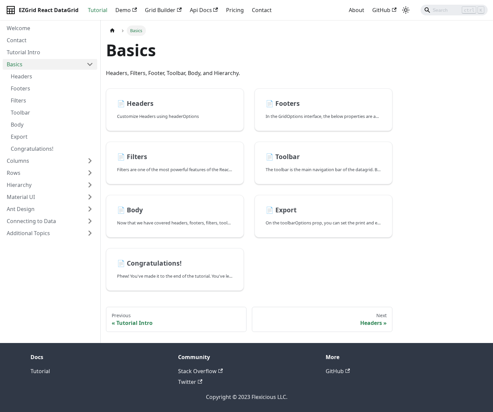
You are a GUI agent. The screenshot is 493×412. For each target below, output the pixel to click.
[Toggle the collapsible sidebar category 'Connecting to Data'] (90, 221)
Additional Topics (28, 233)
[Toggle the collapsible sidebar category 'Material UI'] (90, 197)
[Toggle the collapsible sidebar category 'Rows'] (90, 172)
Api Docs (201, 10)
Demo (123, 10)
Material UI (21, 197)
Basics (14, 64)
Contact (262, 10)
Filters (18, 100)
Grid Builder (160, 10)
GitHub (381, 10)
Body (17, 124)
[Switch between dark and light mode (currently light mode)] (405, 10)
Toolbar (20, 112)
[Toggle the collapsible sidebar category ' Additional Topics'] (90, 233)
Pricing (235, 10)
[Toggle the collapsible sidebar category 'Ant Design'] (90, 209)
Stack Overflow (197, 371)
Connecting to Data (31, 221)
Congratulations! (32, 148)
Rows (13, 173)
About (356, 10)
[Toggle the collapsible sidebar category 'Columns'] (90, 160)
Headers (21, 76)
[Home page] (112, 30)
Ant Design (21, 209)
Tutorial (97, 10)
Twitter (187, 382)
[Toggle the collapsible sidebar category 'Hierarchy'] (90, 185)
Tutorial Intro (23, 52)
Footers (20, 88)
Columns (18, 160)
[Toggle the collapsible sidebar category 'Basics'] (90, 64)
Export (19, 136)
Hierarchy (19, 185)
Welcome (18, 28)
